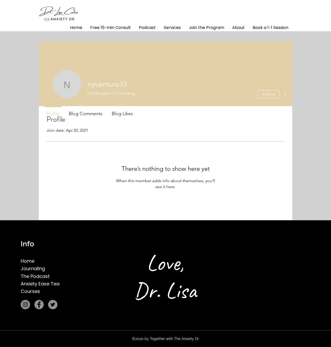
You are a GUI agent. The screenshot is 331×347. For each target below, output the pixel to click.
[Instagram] (25, 304)
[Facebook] (39, 304)
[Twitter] (52, 304)
